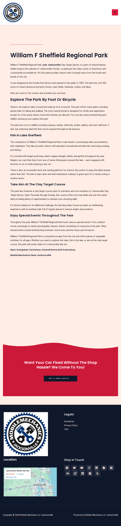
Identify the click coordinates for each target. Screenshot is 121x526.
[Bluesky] (75, 473)
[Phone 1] (90, 473)
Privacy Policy (70, 425)
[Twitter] (74, 468)
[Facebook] (67, 468)
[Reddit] (82, 473)
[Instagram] (89, 468)
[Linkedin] (96, 468)
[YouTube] (82, 468)
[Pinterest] (111, 468)
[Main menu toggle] (115, 12)
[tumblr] (68, 473)
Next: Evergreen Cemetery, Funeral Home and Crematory (42, 249)
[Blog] (104, 468)
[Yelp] (97, 473)
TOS (66, 429)
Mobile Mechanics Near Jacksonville (30, 255)
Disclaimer (69, 421)
